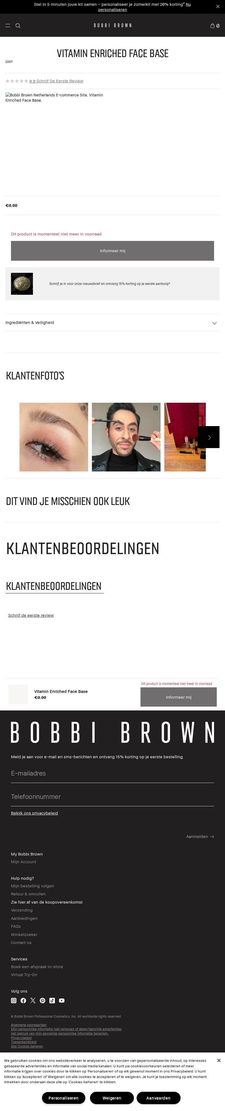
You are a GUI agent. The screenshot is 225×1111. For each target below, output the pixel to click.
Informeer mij (112, 250)
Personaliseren (63, 1098)
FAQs (16, 926)
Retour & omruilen (28, 893)
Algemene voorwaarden (29, 1025)
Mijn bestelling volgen (32, 885)
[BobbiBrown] (112, 25)
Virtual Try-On (24, 974)
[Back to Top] (208, 839)
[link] (215, 25)
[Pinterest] (42, 1000)
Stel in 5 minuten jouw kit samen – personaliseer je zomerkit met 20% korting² (109, 4)
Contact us (21, 942)
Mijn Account (23, 861)
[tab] (54, 585)
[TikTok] (52, 1000)
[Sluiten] (219, 1060)
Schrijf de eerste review (59, 80)
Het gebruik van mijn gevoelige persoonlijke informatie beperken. (60, 1033)
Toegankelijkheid (23, 1042)
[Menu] (7, 25)
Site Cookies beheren (27, 1046)
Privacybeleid (21, 1038)
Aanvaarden (158, 1098)
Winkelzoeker (24, 934)
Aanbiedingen (24, 918)
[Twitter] (33, 1000)
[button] (7, 25)
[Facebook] (23, 1000)
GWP (9, 62)
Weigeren (112, 1098)
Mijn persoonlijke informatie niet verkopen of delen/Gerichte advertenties (66, 1029)
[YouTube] (61, 1000)
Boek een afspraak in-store (37, 966)
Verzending (22, 909)
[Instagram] (13, 1000)
